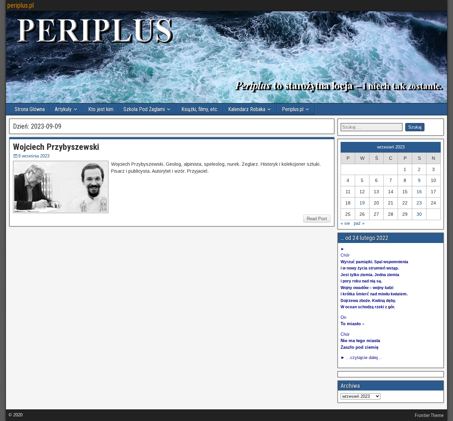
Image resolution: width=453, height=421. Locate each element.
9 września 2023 (33, 155)
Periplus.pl (292, 109)
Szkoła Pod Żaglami (144, 109)
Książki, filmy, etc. (199, 109)
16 (419, 191)
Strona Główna (30, 109)
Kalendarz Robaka (246, 109)
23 (419, 203)
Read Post (317, 218)
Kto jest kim (100, 109)
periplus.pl (20, 5)
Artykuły (63, 109)
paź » (359, 223)
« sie (345, 223)
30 (419, 214)
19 (362, 203)
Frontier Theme (429, 415)
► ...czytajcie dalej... (361, 357)
